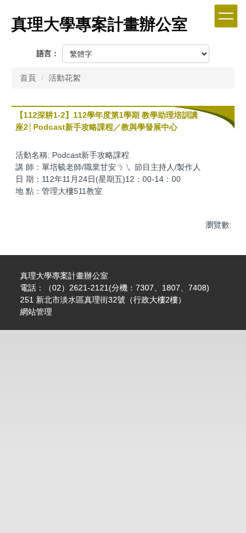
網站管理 (36, 311)
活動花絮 (65, 77)
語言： (48, 53)
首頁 (28, 77)
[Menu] (226, 16)
